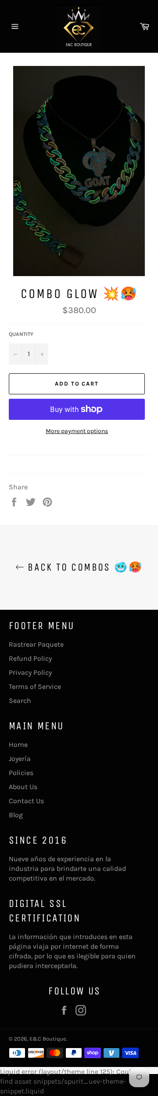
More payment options (77, 431)
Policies (21, 772)
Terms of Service (35, 686)
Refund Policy (30, 658)
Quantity (21, 334)
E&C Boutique (47, 1038)
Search (20, 700)
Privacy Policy (30, 672)
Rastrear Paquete (36, 644)
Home (18, 744)
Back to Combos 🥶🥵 (83, 567)
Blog (16, 815)
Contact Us (26, 801)
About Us (23, 787)
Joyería (20, 758)
